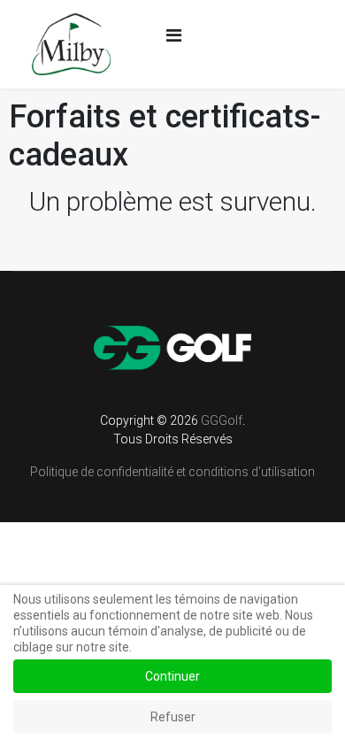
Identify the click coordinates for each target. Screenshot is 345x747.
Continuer (172, 676)
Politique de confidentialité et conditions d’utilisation (172, 472)
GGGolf (221, 420)
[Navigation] (173, 35)
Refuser (173, 717)
